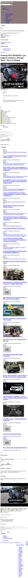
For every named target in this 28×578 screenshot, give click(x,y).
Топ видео (8, 16)
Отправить (3, 533)
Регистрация (6, 9)
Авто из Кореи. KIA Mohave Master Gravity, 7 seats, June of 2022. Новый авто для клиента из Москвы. (14, 240)
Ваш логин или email (5, 33)
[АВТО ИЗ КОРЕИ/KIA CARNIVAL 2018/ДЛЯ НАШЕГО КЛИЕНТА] (15, 248)
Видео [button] (4, 12)
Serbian (20, 570)
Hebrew (20, 562)
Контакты (5, 537)
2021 (7, 17)
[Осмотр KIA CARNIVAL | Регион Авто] (12, 226)
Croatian (20, 552)
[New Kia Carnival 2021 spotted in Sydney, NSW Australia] (13, 315)
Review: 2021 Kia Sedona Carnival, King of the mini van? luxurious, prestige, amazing (15, 376)
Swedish (20, 574)
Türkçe (20, 575)
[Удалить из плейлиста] (6, 151)
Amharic (20, 548)
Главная (5, 11)
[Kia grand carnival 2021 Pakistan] (7, 431)
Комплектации (9, 19)
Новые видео (9, 14)
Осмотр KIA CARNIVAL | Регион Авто (14, 228)
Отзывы (7, 21)
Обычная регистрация (5, 42)
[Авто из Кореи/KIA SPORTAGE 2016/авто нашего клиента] (15, 153)
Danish (20, 554)
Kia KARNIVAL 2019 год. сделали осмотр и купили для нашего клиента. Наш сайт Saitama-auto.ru (15, 181)
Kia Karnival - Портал (7, 2)
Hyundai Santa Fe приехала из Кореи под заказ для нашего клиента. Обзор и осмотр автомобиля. (15, 218)
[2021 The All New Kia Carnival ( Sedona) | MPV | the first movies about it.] (7, 294)
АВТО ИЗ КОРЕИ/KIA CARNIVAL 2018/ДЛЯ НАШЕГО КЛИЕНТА (14, 252)
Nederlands (21, 565)
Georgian (21, 560)
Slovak (20, 571)
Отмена (2, 464)
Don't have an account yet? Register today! (9, 30)
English (20, 556)
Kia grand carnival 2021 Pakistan (12, 434)
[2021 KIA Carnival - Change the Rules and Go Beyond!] (13, 416)
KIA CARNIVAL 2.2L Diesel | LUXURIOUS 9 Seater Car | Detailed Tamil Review (15, 283)
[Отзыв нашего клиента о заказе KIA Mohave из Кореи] (15, 203)
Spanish (20, 572)
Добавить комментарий (5, 140)
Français (20, 558)
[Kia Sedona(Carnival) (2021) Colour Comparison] (7, 352)
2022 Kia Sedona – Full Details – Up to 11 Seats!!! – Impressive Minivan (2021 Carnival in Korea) (15, 398)
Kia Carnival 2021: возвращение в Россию (15, 447)
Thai (20, 576)
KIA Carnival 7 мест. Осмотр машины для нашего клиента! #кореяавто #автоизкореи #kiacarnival (15, 169)
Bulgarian (21, 551)
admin (2, 110)
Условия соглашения (7, 538)
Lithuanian (21, 564)
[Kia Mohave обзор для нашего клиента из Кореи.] (14, 258)
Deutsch (20, 555)
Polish (20, 567)
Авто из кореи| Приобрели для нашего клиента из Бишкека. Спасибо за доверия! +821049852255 (15, 194)
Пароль (2, 34)
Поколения (8, 20)
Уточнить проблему (5, 459)
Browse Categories (10, 13)
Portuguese (21, 568)
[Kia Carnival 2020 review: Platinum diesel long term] (13, 336)
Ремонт (7, 23)
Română (20, 569)
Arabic (20, 549)
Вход (4, 8)
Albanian (20, 547)
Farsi (20, 557)
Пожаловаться (8, 464)
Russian (22, 544)
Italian (20, 563)
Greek (20, 561)
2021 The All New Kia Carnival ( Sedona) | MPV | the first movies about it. (14, 298)
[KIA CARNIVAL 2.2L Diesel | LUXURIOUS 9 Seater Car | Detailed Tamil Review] (13, 279)
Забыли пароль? (7, 35)
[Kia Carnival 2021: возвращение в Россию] (7, 445)
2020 (7, 18)
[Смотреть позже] (4, 151)
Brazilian (20, 550)
